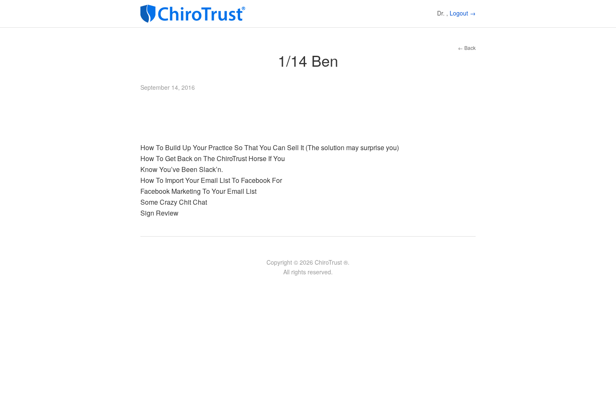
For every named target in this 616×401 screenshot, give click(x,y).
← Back (467, 47)
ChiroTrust (194, 13)
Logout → (463, 13)
